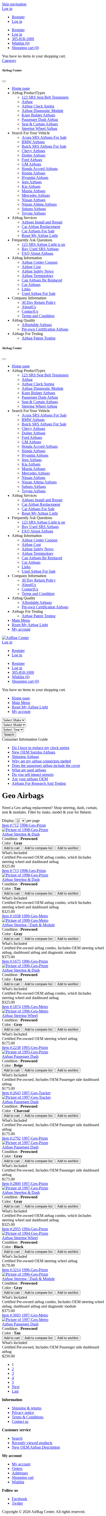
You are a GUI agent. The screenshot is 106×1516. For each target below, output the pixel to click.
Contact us (20, 1421)
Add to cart (12, 848)
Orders (17, 1468)
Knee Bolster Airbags (38, 115)
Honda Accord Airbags (40, 169)
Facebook (19, 1499)
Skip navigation (14, 4)
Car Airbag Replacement (41, 227)
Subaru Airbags (34, 209)
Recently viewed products (32, 1443)
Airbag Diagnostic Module (42, 111)
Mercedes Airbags (36, 195)
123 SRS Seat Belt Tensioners (45, 97)
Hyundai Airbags (35, 177)
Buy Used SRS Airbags (40, 249)
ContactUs (30, 311)
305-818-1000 (23, 39)
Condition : (10, 839)
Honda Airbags (33, 173)
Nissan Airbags (33, 200)
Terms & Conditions (27, 1417)
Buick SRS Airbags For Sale (44, 146)
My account (21, 629)
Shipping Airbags (25, 757)
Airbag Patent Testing (38, 338)
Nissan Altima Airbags (39, 204)
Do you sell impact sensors (32, 774)
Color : (7, 843)
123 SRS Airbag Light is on (43, 244)
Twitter (17, 1503)
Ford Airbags (32, 160)
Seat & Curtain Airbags (40, 124)
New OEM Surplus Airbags (33, 752)
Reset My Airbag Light (40, 235)
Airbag (27, 102)
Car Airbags (31, 284)
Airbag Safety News (37, 271)
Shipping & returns (26, 1408)
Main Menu (21, 620)
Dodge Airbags (33, 155)
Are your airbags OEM (30, 779)
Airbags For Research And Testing (39, 783)
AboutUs (29, 307)
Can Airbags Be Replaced (42, 280)
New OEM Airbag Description (36, 1447)
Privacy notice (23, 1412)
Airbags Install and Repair (42, 222)
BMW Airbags (33, 142)
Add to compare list (39, 848)
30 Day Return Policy (39, 302)
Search (9, 734)
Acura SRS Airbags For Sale (44, 137)
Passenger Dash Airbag (40, 119)
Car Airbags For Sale (38, 231)
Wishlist (18, 1482)
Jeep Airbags (32, 182)
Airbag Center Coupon (39, 262)
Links (26, 289)
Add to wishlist (67, 848)
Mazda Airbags (33, 191)
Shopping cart (23, 1477)
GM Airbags (31, 164)
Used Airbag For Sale (38, 293)
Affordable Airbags (37, 325)
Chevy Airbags (33, 151)
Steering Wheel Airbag (39, 128)
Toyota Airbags (34, 213)
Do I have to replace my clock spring (40, 748)
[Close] (4, 81)
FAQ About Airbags (37, 253)
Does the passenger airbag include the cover (46, 765)
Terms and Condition (38, 316)
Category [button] (9, 60)
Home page (21, 88)
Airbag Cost (31, 267)
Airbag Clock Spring (38, 106)
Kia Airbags (31, 186)
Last (15, 1391)
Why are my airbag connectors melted (41, 761)
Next (15, 1387)
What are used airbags (29, 770)
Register (18, 17)
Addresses (20, 1473)
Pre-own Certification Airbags (45, 329)
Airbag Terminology (37, 276)
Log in (7, 8)
